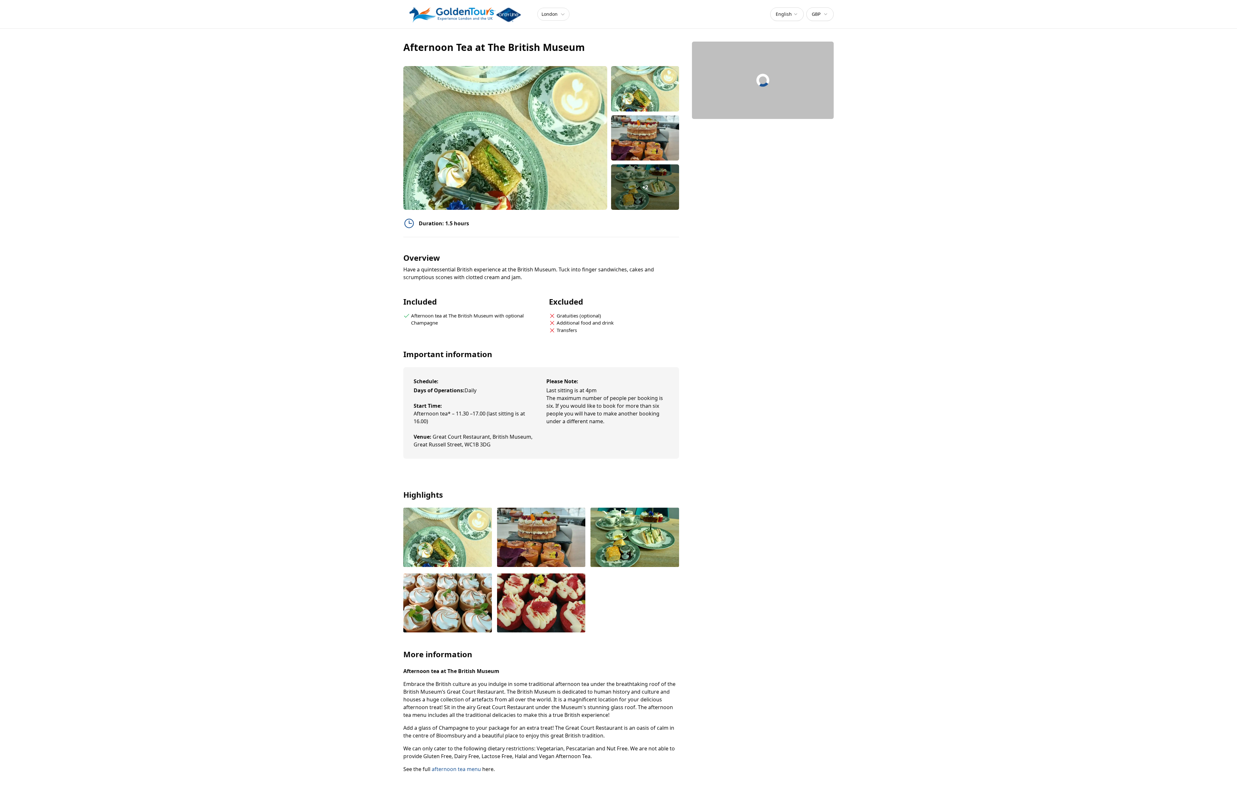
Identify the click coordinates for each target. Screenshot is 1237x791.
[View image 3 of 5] (634, 538)
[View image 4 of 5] (447, 603)
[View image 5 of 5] (541, 603)
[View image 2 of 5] (645, 138)
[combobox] (787, 14)
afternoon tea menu (456, 769)
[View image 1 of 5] (645, 89)
